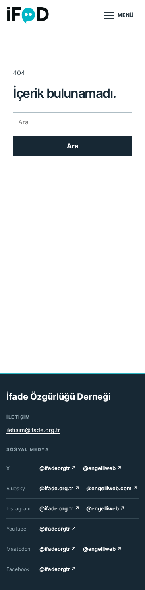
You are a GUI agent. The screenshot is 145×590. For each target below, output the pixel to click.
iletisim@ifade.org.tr (33, 429)
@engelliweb (102, 468)
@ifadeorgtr (58, 468)
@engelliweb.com (112, 488)
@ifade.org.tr (59, 488)
